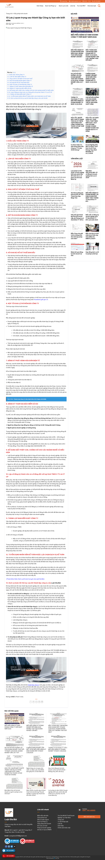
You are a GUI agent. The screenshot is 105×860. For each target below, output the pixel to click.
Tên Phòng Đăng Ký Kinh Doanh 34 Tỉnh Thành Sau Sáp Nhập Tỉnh (77, 195)
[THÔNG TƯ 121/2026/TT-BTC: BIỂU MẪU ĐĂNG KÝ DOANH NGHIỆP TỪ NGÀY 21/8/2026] (58, 740)
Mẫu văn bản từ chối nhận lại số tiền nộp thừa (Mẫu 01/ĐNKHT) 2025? (92, 236)
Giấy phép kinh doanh (21, 13)
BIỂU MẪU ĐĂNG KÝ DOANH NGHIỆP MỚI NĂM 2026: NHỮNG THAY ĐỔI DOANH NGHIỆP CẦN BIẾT (35, 728)
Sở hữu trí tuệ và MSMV (44, 830)
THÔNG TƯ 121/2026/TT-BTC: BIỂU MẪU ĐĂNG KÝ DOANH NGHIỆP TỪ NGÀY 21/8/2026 (57, 749)
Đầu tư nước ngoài (43, 819)
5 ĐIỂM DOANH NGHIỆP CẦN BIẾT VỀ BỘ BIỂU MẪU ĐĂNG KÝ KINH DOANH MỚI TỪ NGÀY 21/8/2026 (36, 750)
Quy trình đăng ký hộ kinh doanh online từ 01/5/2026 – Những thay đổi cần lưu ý (57, 769)
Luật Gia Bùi (56, 583)
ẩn (14, 72)
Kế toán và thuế (42, 826)
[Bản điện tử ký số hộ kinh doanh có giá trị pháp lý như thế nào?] (14, 783)
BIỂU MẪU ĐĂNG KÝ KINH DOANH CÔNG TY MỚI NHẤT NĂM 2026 (13, 727)
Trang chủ (9, 13)
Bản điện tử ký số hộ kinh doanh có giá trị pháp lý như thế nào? (13, 792)
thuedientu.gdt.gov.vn (41, 299)
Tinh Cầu (57, 858)
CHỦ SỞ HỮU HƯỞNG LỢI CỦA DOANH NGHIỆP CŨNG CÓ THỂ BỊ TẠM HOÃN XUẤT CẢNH (92, 101)
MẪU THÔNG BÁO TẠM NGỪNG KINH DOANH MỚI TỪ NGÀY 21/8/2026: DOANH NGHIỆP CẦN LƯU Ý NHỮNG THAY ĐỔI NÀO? (58, 729)
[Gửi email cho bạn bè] (36, 702)
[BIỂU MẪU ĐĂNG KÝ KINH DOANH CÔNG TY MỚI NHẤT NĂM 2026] (14, 718)
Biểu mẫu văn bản (42, 815)
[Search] (99, 6)
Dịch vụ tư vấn (63, 6)
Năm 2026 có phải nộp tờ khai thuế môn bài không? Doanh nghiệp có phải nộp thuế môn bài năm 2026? (36, 793)
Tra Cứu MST (81, 6)
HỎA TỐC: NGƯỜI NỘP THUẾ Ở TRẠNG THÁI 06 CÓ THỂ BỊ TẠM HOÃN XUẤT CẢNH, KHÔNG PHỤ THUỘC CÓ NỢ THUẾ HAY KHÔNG (14, 771)
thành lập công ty (33, 685)
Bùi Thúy (21, 23)
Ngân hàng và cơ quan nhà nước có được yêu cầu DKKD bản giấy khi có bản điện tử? (35, 769)
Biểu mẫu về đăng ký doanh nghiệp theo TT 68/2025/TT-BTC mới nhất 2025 (92, 217)
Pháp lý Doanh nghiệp (44, 828)
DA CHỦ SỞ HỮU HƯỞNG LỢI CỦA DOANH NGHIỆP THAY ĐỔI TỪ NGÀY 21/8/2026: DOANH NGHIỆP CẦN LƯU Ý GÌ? (14, 750)
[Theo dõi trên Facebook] (6, 846)
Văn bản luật (91, 6)
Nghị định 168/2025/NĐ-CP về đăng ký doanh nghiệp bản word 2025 (92, 174)
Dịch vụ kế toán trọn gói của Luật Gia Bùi (31, 579)
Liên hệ (72, 6)
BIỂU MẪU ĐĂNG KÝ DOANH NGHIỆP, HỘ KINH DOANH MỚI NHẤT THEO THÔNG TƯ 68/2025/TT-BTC (92, 197)
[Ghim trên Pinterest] (39, 702)
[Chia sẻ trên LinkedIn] (42, 702)
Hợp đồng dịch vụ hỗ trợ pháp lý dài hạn (92, 253)
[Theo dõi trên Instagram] (9, 846)
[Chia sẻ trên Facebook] (30, 702)
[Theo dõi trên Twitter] (11, 846)
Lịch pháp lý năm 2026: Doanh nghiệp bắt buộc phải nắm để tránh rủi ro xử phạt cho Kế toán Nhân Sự (58, 793)
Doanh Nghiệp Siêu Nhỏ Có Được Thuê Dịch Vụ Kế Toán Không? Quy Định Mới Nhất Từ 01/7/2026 (92, 149)
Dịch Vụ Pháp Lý (50, 6)
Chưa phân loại (42, 817)
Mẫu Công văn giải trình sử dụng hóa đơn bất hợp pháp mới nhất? (77, 236)
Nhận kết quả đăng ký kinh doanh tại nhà (77, 253)
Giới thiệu (40, 6)
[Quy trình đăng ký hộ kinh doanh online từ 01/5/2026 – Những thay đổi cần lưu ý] (58, 761)
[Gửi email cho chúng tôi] (14, 846)
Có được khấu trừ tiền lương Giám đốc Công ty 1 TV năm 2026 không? (77, 147)
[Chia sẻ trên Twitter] (33, 702)
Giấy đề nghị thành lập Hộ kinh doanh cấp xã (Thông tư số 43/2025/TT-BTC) (77, 217)
